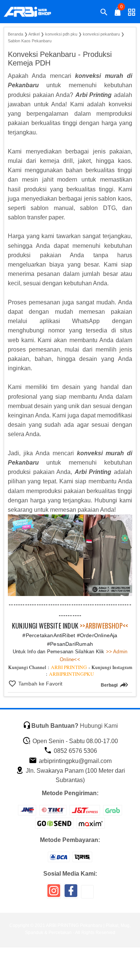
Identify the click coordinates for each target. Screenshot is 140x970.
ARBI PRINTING (69, 667)
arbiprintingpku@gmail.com (74, 761)
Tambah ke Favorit (39, 684)
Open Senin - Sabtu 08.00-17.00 (74, 741)
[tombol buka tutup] (118, 13)
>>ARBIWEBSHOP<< (104, 625)
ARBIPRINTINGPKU (71, 674)
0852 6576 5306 (74, 751)
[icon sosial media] (53, 893)
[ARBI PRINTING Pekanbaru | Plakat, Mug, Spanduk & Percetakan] (32, 11)
